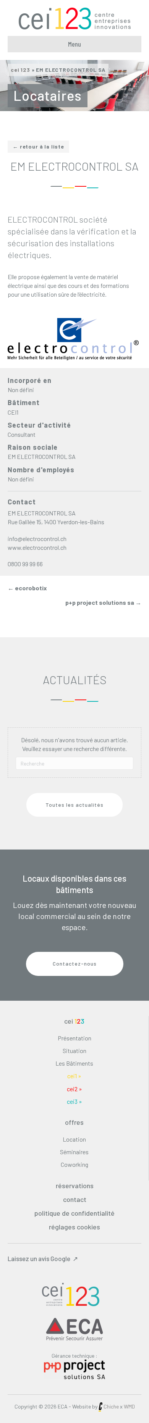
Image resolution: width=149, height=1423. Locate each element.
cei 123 (20, 69)
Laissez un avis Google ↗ (43, 1258)
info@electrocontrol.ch (37, 538)
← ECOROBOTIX (27, 587)
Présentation (74, 1038)
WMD (129, 1406)
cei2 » (74, 1088)
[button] (74, 805)
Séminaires (74, 1151)
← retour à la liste (38, 146)
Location (74, 1139)
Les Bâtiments (74, 1063)
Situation (74, 1050)
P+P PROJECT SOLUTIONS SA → (103, 602)
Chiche (111, 1406)
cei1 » (74, 1075)
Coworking (74, 1164)
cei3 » (74, 1101)
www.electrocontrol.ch (37, 547)
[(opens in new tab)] (74, 1368)
